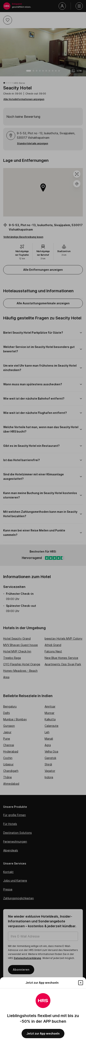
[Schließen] (80, 982)
